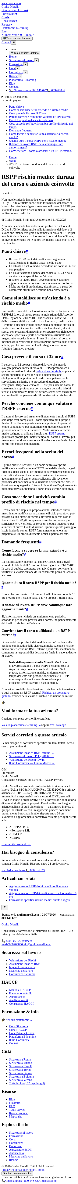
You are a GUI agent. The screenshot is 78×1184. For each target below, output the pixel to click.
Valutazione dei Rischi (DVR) (29, 759)
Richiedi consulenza (14, 870)
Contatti (6, 42)
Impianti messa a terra (22, 967)
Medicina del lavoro (21, 970)
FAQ (12, 1106)
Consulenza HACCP (21, 1003)
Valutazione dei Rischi (22, 960)
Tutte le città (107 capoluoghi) (27, 1083)
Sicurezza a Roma (20, 1059)
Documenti (15, 1146)
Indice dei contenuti (16, 96)
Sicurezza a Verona (20, 1080)
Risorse (7, 24)
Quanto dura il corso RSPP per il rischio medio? (37, 140)
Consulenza (9, 21)
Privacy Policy (10, 1169)
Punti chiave (16, 106)
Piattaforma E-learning (15, 28)
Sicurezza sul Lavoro (15, 10)
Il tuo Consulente (19, 1040)
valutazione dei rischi (49, 371)
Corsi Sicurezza (18, 1026)
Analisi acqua (17, 996)
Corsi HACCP (18, 1029)
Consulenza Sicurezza (22, 974)
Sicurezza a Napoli (20, 1066)
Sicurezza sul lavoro (21, 1132)
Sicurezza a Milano (20, 1062)
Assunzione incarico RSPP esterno (31, 752)
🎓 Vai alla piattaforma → (17, 1019)
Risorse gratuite (18, 1113)
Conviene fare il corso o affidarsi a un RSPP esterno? (40, 150)
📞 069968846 (56, 90)
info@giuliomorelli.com (37, 944)
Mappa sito (15, 1116)
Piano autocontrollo (20, 993)
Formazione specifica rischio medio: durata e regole (39, 900)
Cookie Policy (27, 1169)
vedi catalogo (58, 725)
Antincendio (16, 1153)
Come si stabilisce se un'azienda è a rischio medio (38, 110)
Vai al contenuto (11, 3)
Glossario (14, 1102)
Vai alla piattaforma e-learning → (21, 725)
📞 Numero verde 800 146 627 (28, 90)
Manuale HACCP (20, 990)
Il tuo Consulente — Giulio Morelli (32, 763)
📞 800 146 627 (35, 870)
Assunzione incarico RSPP (25, 963)
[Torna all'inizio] (5, 907)
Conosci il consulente (16, 844)
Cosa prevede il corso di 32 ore (27, 113)
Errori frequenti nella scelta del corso (31, 120)
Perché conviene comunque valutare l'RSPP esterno (40, 116)
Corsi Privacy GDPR (21, 1033)
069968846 (16, 944)
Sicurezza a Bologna (21, 1076)
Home (12, 56)
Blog (4, 31)
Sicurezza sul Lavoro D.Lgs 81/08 (31, 756)
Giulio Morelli (10, 6)
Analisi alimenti (18, 1000)
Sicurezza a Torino (20, 1069)
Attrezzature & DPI (20, 1149)
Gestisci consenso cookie (17, 1173)
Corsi (5, 17)
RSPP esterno (57, 433)
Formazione (9, 13)
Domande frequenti (20, 130)
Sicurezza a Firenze (20, 1073)
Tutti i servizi (17, 1109)
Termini (40, 1169)
